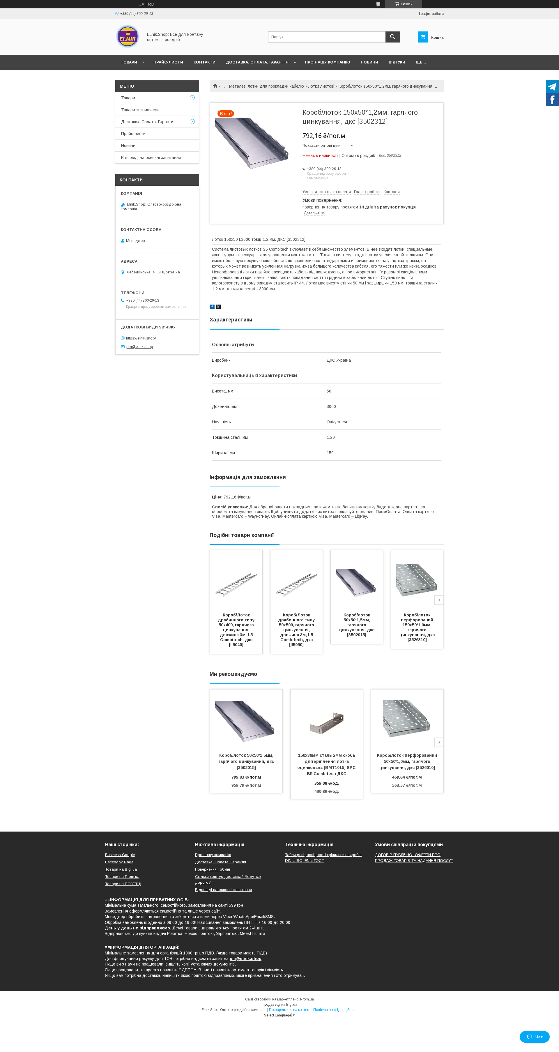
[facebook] (212, 307)
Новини (369, 62)
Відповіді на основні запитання (151, 157)
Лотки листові (321, 86)
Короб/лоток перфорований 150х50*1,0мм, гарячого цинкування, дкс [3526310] (417, 627)
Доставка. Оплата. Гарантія (257, 62)
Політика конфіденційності (335, 1010)
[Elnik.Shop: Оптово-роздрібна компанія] (127, 47)
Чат (539, 1037)
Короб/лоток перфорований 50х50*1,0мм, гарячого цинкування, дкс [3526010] (407, 761)
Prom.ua (307, 999)
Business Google (120, 855)
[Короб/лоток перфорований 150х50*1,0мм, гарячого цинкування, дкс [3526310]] (417, 579)
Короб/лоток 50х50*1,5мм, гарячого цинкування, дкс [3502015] (357, 625)
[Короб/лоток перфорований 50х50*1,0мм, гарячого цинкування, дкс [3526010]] (407, 718)
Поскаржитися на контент (290, 1010)
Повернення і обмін (212, 869)
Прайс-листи (168, 62)
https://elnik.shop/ (141, 338)
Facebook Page (119, 862)
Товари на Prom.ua (122, 876)
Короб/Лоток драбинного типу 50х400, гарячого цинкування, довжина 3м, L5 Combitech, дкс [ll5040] (237, 630)
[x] (218, 307)
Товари (129, 62)
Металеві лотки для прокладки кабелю (266, 86)
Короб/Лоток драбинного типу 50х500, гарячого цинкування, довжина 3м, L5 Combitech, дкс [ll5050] (297, 630)
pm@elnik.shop (139, 346)
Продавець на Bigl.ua (279, 1005)
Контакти (204, 62)
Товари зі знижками (140, 109)
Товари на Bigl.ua (121, 869)
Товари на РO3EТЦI (123, 884)
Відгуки (397, 62)
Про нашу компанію (327, 62)
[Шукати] (392, 37)
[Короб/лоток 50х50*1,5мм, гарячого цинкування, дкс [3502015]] (357, 579)
